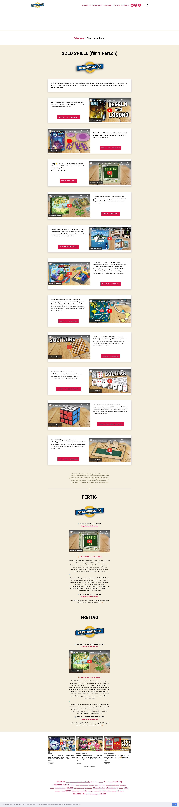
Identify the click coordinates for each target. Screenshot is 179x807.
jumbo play (86, 785)
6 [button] (90, 766)
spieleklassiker (113, 791)
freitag (78, 475)
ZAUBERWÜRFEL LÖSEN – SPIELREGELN (110, 424)
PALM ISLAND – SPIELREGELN (68, 246)
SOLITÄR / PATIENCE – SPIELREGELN (68, 389)
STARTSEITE (85, 5)
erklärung (100, 474)
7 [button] (91, 766)
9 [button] (93, 766)
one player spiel (102, 477)
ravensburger (57, 791)
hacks (107, 475)
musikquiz (52, 788)
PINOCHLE (108, 753)
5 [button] (88, 766)
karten (82, 477)
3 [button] (86, 766)
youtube (96, 482)
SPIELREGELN (97, 5)
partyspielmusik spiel (88, 788)
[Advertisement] (89, 21)
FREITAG (89, 617)
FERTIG (89, 497)
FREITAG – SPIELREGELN (110, 213)
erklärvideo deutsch (60, 785)
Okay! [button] (174, 804)
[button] (80, 804)
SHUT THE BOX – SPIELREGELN (68, 459)
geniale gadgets (101, 475)
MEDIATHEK (107, 5)
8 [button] (92, 766)
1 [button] (84, 766)
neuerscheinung (60, 788)
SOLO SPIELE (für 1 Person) (89, 53)
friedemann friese (84, 475)
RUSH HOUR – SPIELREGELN (110, 284)
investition (82, 785)
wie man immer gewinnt (81, 482)
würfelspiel (95, 794)
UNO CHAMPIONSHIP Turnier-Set (60, 753)
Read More (51, 763)
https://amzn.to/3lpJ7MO (89, 646)
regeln (78, 479)
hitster (77, 785)
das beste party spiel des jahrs (71, 782)
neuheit (70, 788)
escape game (106, 474)
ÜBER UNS (117, 5)
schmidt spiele (90, 791)
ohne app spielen (77, 788)
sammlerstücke (81, 791)
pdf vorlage (121, 788)
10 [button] (94, 766)
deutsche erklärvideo (81, 474)
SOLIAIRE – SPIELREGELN (110, 356)
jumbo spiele (91, 785)
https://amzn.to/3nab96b (89, 526)
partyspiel (82, 788)
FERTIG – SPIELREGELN (68, 181)
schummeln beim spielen (86, 479)
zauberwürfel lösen (103, 482)
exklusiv (73, 785)
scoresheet (96, 791)
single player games (98, 479)
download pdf (101, 782)
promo (125, 788)
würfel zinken (90, 482)
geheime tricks (93, 475)
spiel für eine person (76, 480)
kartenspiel (87, 477)
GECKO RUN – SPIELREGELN (68, 321)
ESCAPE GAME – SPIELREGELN (110, 148)
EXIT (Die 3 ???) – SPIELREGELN (68, 117)
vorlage (90, 794)
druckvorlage (108, 782)
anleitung (73, 474)
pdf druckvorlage (112, 788)
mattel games (94, 477)
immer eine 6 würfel (76, 477)
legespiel (116, 785)
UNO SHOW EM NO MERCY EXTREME (89, 753)
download (94, 782)
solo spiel (105, 479)
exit (72, 475)
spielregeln (120, 791)
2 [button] (85, 766)
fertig (74, 475)
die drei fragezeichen (92, 474)
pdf (75, 479)
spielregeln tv (85, 480)
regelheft (63, 791)
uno (90, 480)
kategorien (108, 785)
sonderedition (105, 791)
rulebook (74, 791)
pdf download (100, 788)
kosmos (112, 785)
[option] (62, 750)
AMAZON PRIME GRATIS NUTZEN (91, 557)
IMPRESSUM (125, 5)
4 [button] (87, 766)
